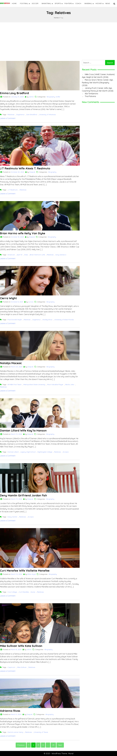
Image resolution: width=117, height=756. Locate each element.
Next (60, 745)
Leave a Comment (7, 118)
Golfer (58, 97)
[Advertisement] (58, 41)
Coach (78, 3)
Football (24, 3)
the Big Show (47, 320)
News (107, 3)
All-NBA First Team (14, 384)
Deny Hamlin (12, 517)
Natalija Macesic (11, 363)
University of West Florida (64, 320)
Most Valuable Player (55, 384)
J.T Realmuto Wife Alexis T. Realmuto (25, 168)
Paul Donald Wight (15, 320)
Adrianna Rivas (10, 710)
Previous (20, 745)
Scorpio (66, 452)
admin (31, 97)
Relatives (11, 114)
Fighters (68, 3)
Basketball (46, 3)
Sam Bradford (31, 114)
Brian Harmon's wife (37, 255)
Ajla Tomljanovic (91, 93)
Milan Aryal (31, 574)
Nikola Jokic (69, 384)
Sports (58, 3)
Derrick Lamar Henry (15, 732)
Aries (26, 255)
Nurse (33, 592)
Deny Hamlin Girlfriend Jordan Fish (23, 495)
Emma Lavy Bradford (14, 93)
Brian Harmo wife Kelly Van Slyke (22, 233)
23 (53, 745)
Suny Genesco (61, 255)
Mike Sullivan (22, 667)
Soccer (35, 3)
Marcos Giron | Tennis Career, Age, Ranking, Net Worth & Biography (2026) (97, 82)
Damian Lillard (13, 452)
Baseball (88, 3)
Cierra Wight (8, 298)
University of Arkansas (47, 114)
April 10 (19, 255)
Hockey (99, 3)
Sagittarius (20, 114)
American (11, 255)
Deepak (32, 172)
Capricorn (11, 667)
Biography (51, 97)
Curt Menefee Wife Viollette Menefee (24, 570)
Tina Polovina (90, 96)
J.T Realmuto (13, 190)
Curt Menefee (24, 592)
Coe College (12, 592)
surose (30, 302)
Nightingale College (44, 452)
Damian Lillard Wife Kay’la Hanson (23, 430)
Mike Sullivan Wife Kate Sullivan (21, 646)
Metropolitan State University (34, 384)
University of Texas (41, 732)
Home (14, 3)
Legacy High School (28, 452)
